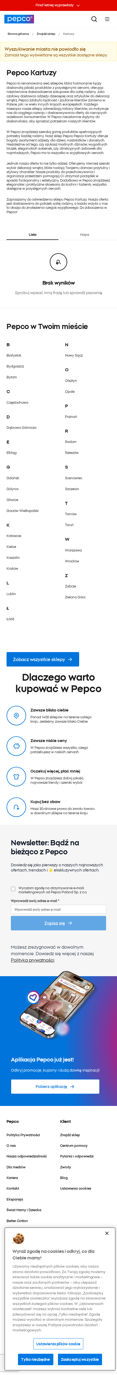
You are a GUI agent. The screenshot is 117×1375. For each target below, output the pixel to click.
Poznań (71, 416)
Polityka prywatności (32, 960)
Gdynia (13, 488)
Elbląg (12, 452)
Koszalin (13, 557)
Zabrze (70, 586)
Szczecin (72, 488)
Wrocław (72, 561)
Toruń (69, 524)
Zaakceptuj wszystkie (80, 1359)
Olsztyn (71, 380)
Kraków (12, 568)
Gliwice (12, 499)
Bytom (12, 377)
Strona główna (18, 33)
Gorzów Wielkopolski (23, 510)
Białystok (14, 355)
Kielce (11, 546)
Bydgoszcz (15, 366)
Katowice (14, 535)
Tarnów (71, 513)
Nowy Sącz (74, 355)
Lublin (11, 593)
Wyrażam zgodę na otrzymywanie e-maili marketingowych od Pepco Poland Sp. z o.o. (53, 890)
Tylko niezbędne (35, 1359)
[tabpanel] (58, 274)
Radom (70, 441)
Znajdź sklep (46, 33)
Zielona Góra (75, 597)
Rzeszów (72, 452)
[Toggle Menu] (107, 19)
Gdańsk (13, 477)
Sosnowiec (73, 477)
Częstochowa (17, 402)
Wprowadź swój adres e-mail (35, 900)
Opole (70, 391)
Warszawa (73, 550)
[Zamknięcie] (107, 1233)
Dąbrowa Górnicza (21, 427)
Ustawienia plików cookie (58, 1343)
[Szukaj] (94, 19)
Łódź (10, 618)
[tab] (33, 234)
